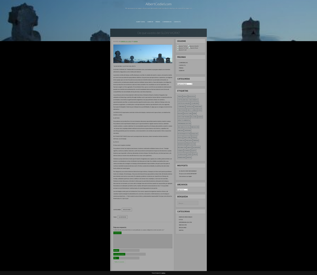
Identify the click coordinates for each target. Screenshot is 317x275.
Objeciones (187, 137)
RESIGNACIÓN (182, 147)
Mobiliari (195, 133)
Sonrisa (180, 150)
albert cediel (140, 21)
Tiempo (189, 154)
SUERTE (193, 150)
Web (115, 258)
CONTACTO (177, 21)
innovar (180, 130)
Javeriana (187, 130)
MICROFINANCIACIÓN (184, 133)
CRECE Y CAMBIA (192, 110)
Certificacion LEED (184, 103)
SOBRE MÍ (150, 21)
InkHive (163, 273)
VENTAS (181, 230)
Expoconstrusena (184, 117)
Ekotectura (188, 113)
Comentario (117, 232)
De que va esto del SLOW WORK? (188, 173)
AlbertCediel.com (159, 4)
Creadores (197, 106)
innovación (195, 127)
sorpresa (187, 150)
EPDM (194, 113)
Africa (185, 96)
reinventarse (182, 144)
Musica (180, 137)
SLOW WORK (122, 217)
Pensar (194, 137)
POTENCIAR (181, 140)
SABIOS (189, 147)
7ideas (180, 96)
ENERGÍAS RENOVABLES (185, 217)
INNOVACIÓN (183, 225)
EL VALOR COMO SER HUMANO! (188, 171)
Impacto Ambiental (184, 120)
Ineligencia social (184, 127)
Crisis (200, 110)
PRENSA (158, 21)
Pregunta (189, 140)
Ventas (189, 157)
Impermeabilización (184, 123)
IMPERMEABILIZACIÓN (185, 222)
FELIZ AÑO (194, 117)
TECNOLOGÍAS (182, 154)
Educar (180, 113)
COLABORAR (194, 103)
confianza (181, 106)
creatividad (182, 110)
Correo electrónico (119, 254)
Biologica (192, 96)
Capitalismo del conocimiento (188, 100)
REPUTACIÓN (191, 144)
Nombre (116, 250)
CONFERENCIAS (166, 21)
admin (136, 41)
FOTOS (181, 219)
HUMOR (200, 117)
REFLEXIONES (127, 209)
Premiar (195, 140)
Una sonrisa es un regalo (185, 176)
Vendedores (181, 157)
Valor (195, 154)
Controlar (189, 106)
